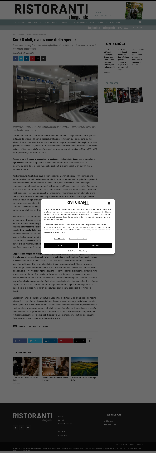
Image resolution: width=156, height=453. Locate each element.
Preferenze (95, 245)
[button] (109, 203)
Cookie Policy (71, 251)
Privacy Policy (83, 251)
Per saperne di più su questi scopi (78, 239)
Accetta (60, 245)
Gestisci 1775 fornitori (59, 239)
